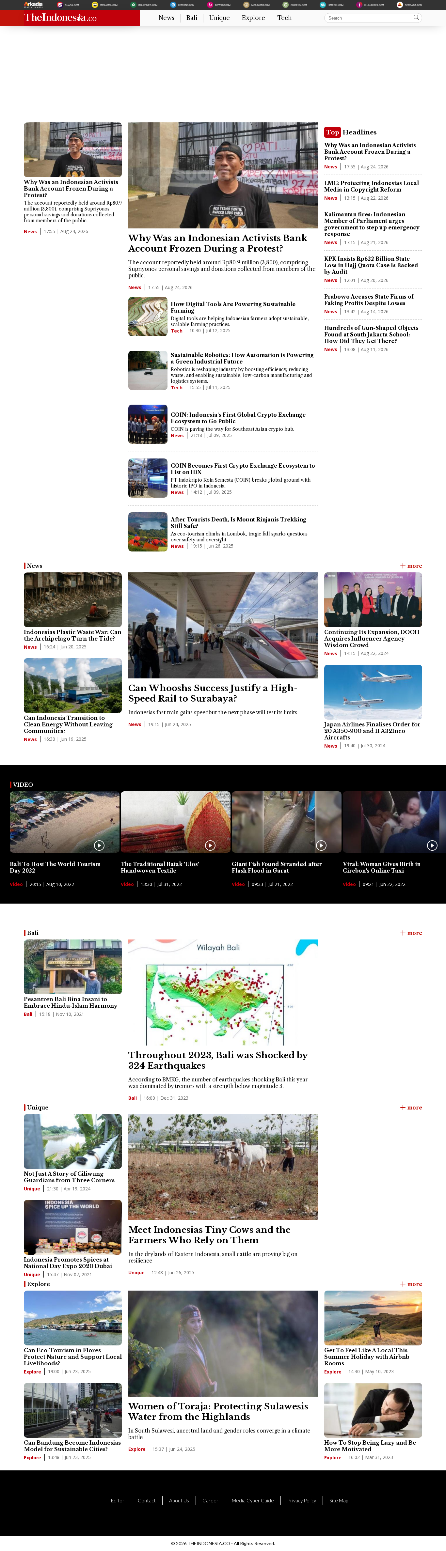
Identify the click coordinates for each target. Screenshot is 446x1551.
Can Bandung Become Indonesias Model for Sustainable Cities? (72, 1445)
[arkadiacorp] (34, 5)
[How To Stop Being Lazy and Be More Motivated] (373, 1410)
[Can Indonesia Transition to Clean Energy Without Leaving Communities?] (73, 685)
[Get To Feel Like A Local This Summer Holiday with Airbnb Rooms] (373, 1318)
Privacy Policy (301, 1500)
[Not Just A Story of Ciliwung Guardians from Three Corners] (73, 1141)
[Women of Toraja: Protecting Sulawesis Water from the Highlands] (223, 1394)
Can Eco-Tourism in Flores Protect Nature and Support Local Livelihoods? (73, 1357)
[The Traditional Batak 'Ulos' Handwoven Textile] (176, 850)
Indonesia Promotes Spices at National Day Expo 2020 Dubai (68, 1262)
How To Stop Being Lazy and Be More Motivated (370, 1445)
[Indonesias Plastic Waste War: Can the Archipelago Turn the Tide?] (73, 599)
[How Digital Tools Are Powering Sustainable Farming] (147, 317)
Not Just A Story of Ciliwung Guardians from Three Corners (69, 1177)
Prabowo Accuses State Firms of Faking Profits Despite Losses (369, 299)
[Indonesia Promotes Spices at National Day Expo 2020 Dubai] (73, 1227)
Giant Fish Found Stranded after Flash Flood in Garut (277, 867)
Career (210, 1500)
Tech (284, 18)
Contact (147, 1500)
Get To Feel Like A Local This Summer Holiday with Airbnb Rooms (366, 1357)
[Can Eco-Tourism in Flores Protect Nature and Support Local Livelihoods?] (73, 1318)
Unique (219, 18)
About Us (179, 1500)
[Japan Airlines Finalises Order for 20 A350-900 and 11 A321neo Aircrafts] (373, 692)
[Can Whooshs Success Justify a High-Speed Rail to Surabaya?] (223, 676)
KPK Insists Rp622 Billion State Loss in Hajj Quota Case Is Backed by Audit (371, 265)
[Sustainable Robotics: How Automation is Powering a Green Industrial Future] (147, 371)
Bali (191, 18)
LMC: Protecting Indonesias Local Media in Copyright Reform (371, 186)
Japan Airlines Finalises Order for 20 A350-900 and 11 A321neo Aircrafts (372, 731)
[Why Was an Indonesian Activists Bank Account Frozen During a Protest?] (73, 149)
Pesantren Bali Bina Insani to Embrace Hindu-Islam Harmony (71, 1002)
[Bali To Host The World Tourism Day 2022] (64, 850)
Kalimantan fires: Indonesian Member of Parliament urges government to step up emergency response (372, 224)
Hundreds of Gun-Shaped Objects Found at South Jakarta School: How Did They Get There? (371, 334)
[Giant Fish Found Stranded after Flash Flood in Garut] (287, 850)
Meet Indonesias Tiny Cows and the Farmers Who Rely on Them (209, 1235)
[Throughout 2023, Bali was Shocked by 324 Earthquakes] (223, 1043)
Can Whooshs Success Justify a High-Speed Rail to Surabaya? (213, 693)
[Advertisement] (220, 76)
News (166, 18)
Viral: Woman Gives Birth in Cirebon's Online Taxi (382, 867)
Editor (117, 1500)
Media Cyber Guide (253, 1500)
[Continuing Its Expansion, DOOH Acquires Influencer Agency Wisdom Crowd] (373, 599)
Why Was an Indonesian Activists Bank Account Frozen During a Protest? (71, 188)
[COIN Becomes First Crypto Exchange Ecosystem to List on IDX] (147, 478)
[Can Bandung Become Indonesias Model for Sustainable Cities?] (73, 1410)
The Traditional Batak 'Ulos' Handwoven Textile (160, 867)
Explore (253, 18)
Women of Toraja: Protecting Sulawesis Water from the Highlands (218, 1411)
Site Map (338, 1500)
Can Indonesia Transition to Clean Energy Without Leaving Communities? (68, 724)
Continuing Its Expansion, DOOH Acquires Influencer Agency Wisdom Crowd (372, 638)
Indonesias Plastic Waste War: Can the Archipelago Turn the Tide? (72, 635)
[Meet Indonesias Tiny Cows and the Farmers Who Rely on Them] (223, 1218)
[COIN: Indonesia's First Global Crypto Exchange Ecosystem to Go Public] (147, 425)
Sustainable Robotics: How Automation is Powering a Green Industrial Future (242, 358)
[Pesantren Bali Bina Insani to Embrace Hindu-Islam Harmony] (73, 966)
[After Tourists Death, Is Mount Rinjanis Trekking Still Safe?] (147, 532)
